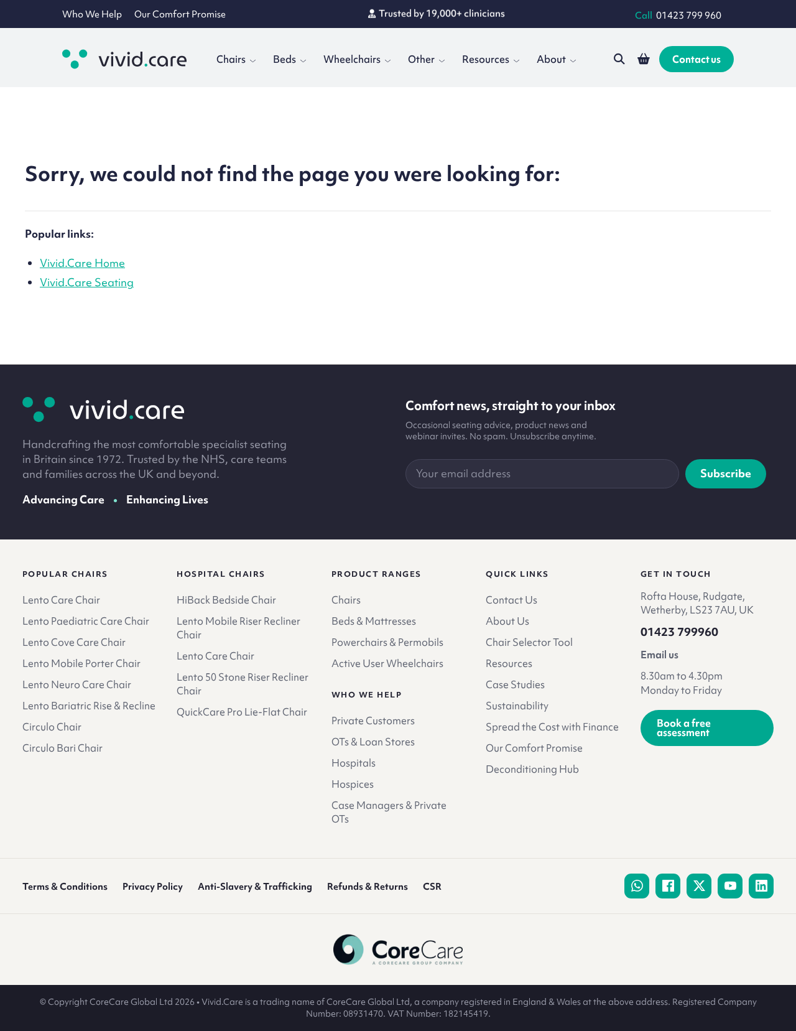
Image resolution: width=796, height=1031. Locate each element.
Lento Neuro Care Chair (76, 684)
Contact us (696, 59)
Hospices (352, 784)
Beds (284, 59)
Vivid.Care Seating (87, 282)
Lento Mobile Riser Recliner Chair (238, 627)
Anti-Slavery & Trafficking (255, 886)
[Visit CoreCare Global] (398, 949)
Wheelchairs (352, 59)
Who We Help (92, 14)
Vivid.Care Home (82, 263)
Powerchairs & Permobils (387, 642)
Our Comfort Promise (180, 14)
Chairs (231, 59)
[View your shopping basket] (643, 59)
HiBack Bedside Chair (226, 600)
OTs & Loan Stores (373, 742)
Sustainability (517, 705)
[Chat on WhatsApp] (636, 886)
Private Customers (373, 720)
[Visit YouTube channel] (730, 886)
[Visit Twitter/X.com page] (699, 886)
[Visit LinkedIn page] (761, 886)
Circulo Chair (51, 727)
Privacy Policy (153, 886)
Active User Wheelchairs (387, 663)
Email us (659, 654)
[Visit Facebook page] (667, 886)
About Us (507, 621)
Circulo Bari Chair (62, 748)
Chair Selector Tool (529, 642)
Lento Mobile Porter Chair (81, 663)
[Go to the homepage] (124, 59)
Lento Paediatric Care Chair (85, 621)
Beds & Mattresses (373, 621)
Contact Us (511, 600)
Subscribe (725, 473)
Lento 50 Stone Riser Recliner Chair (242, 683)
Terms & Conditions (65, 886)
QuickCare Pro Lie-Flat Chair (242, 712)
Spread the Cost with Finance (552, 727)
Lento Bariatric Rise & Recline (88, 705)
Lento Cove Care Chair (74, 642)
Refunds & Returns (367, 886)
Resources (485, 59)
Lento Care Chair (61, 600)
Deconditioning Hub (532, 769)
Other (421, 59)
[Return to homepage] (103, 409)
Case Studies (515, 684)
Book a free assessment (684, 727)
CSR (432, 886)
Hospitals (353, 763)
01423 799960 (679, 632)
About (551, 59)
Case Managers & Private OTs (389, 812)
